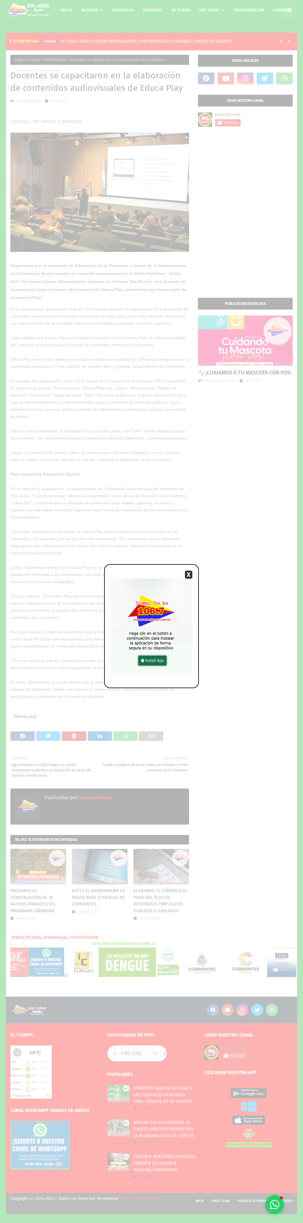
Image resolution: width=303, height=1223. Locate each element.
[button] (274, 1204)
